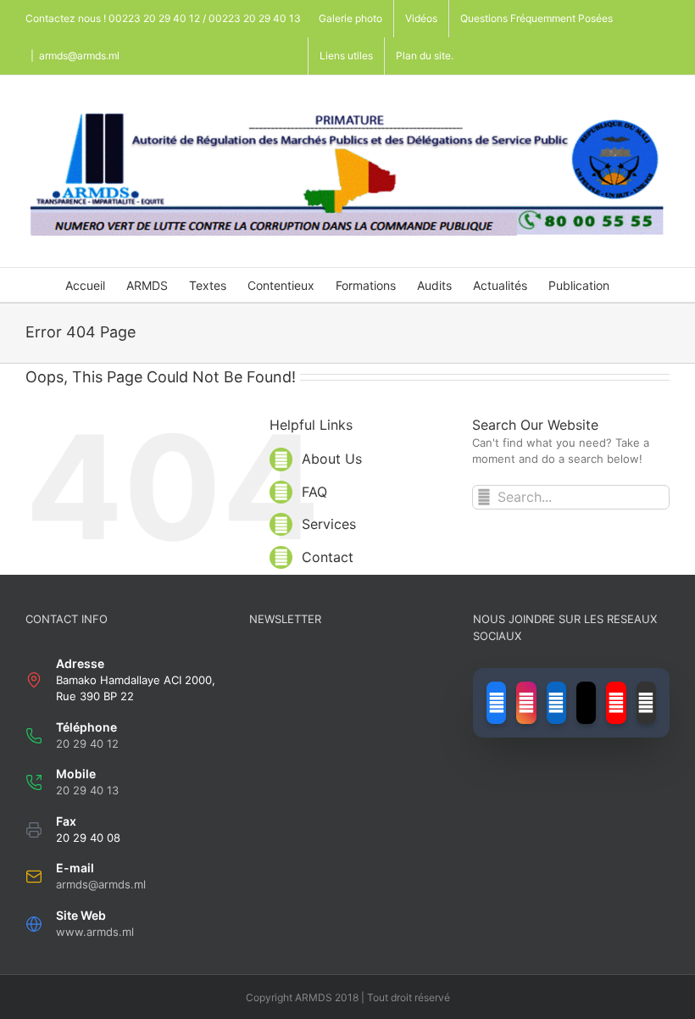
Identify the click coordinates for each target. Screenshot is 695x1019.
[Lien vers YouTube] (616, 703)
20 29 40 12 (87, 743)
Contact (327, 556)
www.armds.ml (95, 931)
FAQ (314, 491)
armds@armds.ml (79, 55)
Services (329, 523)
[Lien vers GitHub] (646, 703)
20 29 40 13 (87, 790)
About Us (332, 458)
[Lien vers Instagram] (526, 703)
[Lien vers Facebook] (496, 703)
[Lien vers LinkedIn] (556, 703)
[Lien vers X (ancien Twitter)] (586, 703)
